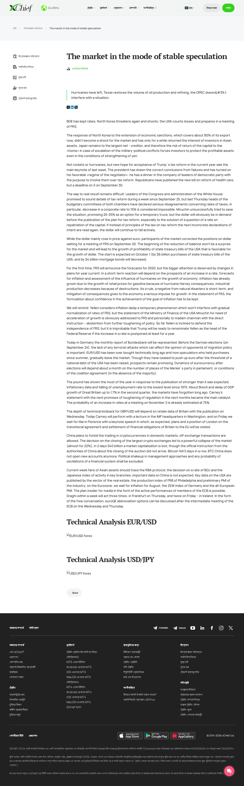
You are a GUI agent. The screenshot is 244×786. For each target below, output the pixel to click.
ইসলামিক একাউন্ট (17, 699)
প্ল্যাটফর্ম (70, 645)
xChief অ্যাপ (73, 707)
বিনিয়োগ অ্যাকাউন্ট (131, 652)
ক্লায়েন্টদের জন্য (131, 645)
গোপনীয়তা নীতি (16, 735)
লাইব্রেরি (184, 682)
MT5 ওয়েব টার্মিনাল (75, 662)
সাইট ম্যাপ (34, 628)
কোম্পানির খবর (16, 662)
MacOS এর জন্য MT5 (78, 677)
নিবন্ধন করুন (211, 7)
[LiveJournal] (76, 107)
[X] (68, 107)
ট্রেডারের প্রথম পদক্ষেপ (191, 694)
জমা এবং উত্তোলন (132, 677)
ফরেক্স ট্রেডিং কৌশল (189, 705)
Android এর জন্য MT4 (79, 692)
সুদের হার (22, 88)
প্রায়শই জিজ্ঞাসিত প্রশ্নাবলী (22, 667)
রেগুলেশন (13, 657)
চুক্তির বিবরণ (15, 705)
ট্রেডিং (12, 687)
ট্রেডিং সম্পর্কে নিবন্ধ (190, 699)
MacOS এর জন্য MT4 (78, 702)
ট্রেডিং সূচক (185, 710)
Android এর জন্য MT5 (79, 667)
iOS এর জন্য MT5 (76, 672)
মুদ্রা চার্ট (22, 77)
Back (75, 592)
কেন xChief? (16, 652)
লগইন (228, 7)
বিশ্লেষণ (184, 645)
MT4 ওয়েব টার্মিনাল (75, 687)
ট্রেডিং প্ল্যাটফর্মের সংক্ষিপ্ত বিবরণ (81, 652)
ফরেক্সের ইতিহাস (187, 689)
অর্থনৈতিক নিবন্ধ (26, 67)
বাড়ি (15, 28)
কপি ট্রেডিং (128, 667)
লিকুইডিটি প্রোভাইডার (133, 672)
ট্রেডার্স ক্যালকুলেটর (27, 98)
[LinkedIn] (72, 107)
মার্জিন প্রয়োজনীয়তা (18, 710)
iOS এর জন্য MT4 (76, 697)
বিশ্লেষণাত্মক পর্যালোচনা (33, 28)
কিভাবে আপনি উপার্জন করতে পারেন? (139, 694)
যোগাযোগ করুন (16, 677)
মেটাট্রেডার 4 (72, 682)
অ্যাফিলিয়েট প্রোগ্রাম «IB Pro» (139, 699)
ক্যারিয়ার (13, 672)
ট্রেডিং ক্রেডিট (130, 662)
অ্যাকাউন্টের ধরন (16, 694)
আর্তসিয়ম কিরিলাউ (80, 69)
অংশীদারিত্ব (148, 8)
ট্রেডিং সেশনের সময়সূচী (191, 715)
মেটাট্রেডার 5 (72, 657)
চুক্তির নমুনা (15, 715)
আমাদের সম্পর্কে (16, 628)
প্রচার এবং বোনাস (131, 657)
